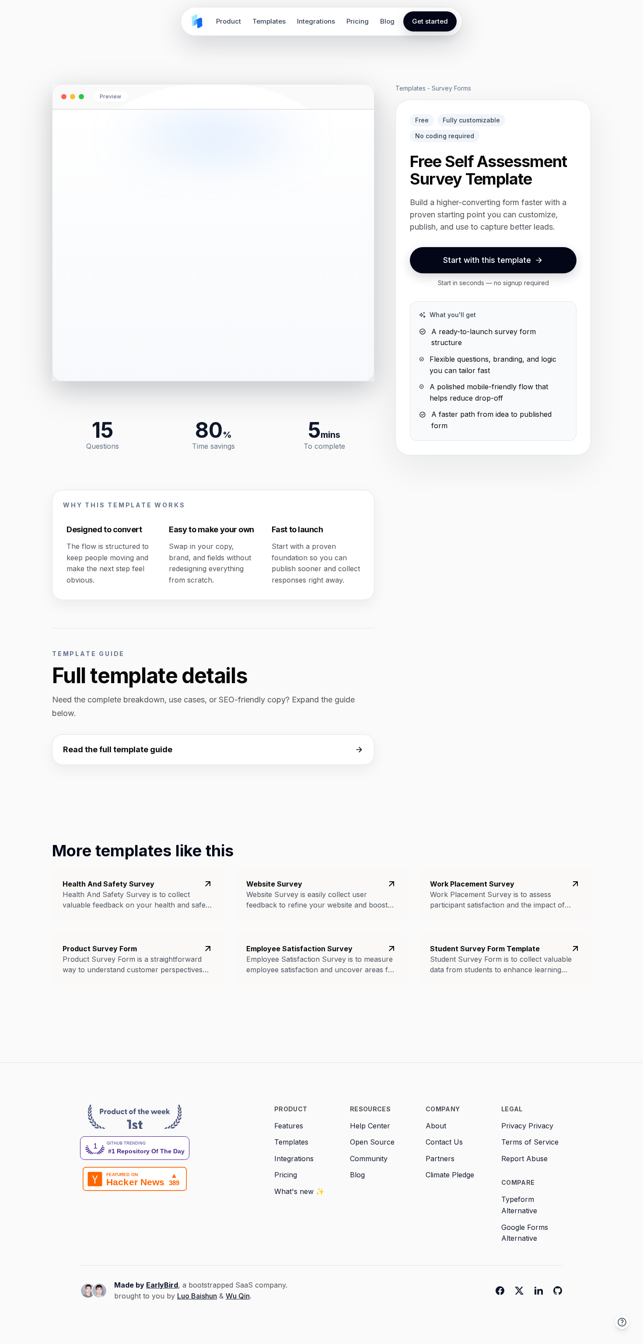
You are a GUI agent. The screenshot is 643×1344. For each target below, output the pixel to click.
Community (369, 1158)
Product (228, 21)
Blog (387, 21)
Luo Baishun (197, 1296)
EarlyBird (162, 1285)
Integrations (316, 21)
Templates (269, 21)
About (436, 1125)
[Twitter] (519, 1290)
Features (288, 1125)
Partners (440, 1158)
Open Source (372, 1142)
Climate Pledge (450, 1174)
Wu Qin (238, 1296)
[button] (622, 1322)
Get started (430, 21)
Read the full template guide (117, 749)
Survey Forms (451, 88)
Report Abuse (524, 1158)
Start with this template (487, 260)
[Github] (557, 1290)
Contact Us (444, 1142)
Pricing (357, 21)
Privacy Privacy (527, 1125)
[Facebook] (500, 1290)
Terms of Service (530, 1142)
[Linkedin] (538, 1290)
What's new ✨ (299, 1191)
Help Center (370, 1125)
